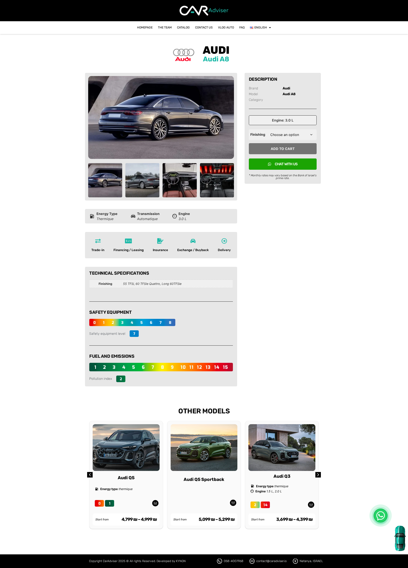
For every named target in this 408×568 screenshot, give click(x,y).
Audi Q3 (281, 476)
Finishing (257, 134)
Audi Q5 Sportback (204, 479)
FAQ (242, 27)
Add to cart (283, 149)
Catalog (183, 27)
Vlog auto (226, 27)
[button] (318, 475)
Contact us (204, 27)
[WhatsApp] (381, 516)
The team (165, 27)
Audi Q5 (126, 477)
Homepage (145, 27)
